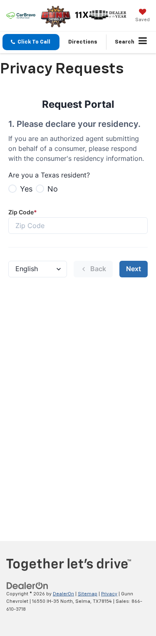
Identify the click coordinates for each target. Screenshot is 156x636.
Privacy (109, 594)
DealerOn (63, 594)
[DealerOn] (27, 585)
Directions (82, 42)
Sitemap (87, 594)
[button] (30, 42)
